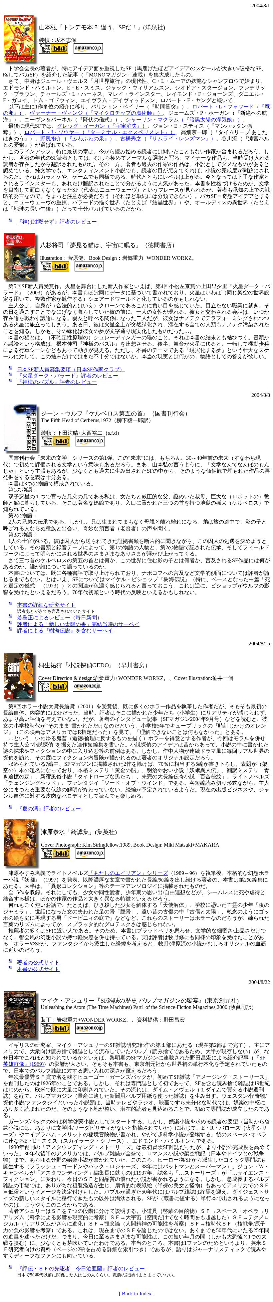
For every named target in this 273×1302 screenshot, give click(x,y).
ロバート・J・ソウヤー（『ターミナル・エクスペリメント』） (99, 132)
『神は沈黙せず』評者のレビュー (57, 222)
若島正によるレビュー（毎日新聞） (59, 617)
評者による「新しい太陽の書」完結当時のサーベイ (78, 624)
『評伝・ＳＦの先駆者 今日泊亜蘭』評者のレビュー (81, 1268)
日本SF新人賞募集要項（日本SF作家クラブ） (71, 369)
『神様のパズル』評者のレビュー (57, 382)
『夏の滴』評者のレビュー (49, 808)
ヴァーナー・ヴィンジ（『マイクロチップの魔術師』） (96, 113)
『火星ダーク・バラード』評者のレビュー (67, 376)
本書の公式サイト (38, 969)
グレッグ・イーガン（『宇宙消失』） (102, 126)
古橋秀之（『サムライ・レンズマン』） (168, 138)
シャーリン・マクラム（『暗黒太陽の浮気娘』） (184, 119)
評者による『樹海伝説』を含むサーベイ (65, 630)
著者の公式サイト (38, 962)
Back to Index (136, 1293)
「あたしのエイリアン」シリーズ (128, 873)
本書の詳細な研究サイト (46, 605)
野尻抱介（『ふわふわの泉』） (77, 138)
